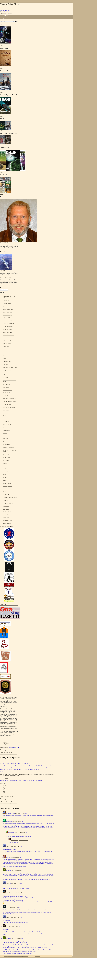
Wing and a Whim (7, 523)
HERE (6, 778)
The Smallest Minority (8, 503)
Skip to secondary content (6, 13)
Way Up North (6, 514)
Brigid (4, 358)
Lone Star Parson (6, 430)
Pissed (4, 474)
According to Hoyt (7, 303)
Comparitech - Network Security (10, 367)
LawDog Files (6, 421)
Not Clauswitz (6, 454)
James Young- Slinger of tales (9, 401)
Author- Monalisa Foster (8, 335)
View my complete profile (6, 277)
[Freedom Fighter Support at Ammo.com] (12, 593)
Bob (7, 926)
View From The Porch (8, 511)
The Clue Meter (6, 491)
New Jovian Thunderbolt (8, 447)
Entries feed (5, 742)
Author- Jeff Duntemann (8, 323)
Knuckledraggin (6, 415)
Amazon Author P (4, 242)
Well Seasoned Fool (7, 520)
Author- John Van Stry (8, 326)
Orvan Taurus (6, 466)
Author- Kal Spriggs (7, 332)
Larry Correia (6, 418)
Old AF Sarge (6, 460)
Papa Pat (5, 468)
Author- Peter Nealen (7, 338)
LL (3, 427)
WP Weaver (37, 956)
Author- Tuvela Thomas (8, 340)
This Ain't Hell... (6, 506)
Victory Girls (6, 509)
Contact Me (5, 15)
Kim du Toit (5, 413)
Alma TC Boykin (6, 306)
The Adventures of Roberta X (9, 488)
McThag (5, 435)
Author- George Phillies (8, 320)
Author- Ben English (7, 315)
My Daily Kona (6, 444)
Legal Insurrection (7, 424)
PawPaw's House (6, 471)
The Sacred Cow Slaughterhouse (10, 497)
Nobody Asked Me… (9, 4)
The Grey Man (6, 16)
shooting (6, 747)
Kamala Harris (24, 774)
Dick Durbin (14, 774)
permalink (10, 796)
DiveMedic (5, 377)
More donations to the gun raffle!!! (8, 754)
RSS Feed (5, 18)
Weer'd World (6, 517)
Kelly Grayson (6, 410)
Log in (4, 740)
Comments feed (6, 743)
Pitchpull (5, 477)
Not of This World (7, 457)
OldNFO (13, 760)
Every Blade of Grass (7, 390)
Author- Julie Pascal (7, 329)
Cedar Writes (6, 364)
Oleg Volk (5, 463)
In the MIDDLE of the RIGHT (9, 398)
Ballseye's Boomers (7, 343)
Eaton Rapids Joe (7, 384)
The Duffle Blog (6, 494)
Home (1, 747)
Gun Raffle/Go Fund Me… (6, 752)
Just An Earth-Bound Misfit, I (9, 407)
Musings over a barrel (7, 441)
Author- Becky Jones (7, 312)
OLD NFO (2, 270)
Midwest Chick (6, 438)
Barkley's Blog (6, 346)
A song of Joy (6, 300)
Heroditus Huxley (7, 392)
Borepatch (5, 355)
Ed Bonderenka (14, 840)
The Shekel (5, 500)
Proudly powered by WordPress (21, 956)
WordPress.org (6, 744)
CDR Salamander (7, 361)
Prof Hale (5, 480)
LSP (6, 907)
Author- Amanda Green (8, 309)
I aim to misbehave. (7, 395)
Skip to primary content (5, 11)
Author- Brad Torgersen (8, 317)
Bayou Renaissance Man (8, 352)
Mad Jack (5, 433)
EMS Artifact (6, 387)
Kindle (1, 45)
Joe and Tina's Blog (7, 404)
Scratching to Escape (7, 486)
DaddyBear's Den (7, 370)
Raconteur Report (7, 483)
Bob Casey (5, 774)
